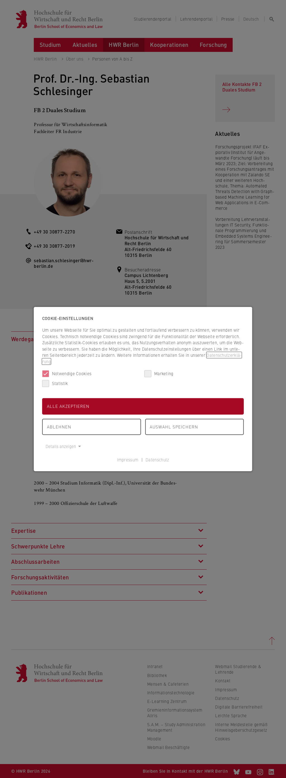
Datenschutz (157, 460)
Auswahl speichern (174, 427)
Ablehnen (59, 427)
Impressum (128, 460)
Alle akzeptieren (68, 406)
